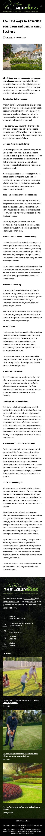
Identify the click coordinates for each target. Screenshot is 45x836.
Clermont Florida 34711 (15, 625)
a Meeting (12, 646)
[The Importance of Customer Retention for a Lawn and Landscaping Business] (22, 676)
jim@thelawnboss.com (11, 602)
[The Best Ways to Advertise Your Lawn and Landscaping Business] (22, 783)
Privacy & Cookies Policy (23, 825)
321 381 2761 (29, 599)
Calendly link (31, 602)
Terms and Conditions (9, 825)
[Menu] (41, 6)
